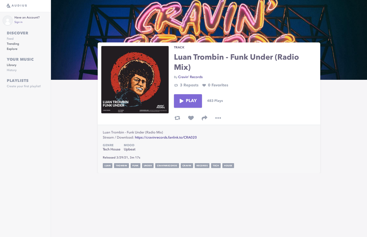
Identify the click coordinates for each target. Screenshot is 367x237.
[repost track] (177, 118)
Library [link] (11, 65)
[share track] (204, 118)
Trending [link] (13, 43)
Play (191, 101)
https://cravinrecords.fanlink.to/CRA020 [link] (166, 137)
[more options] (218, 118)
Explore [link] (12, 49)
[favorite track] (191, 118)
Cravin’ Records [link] (190, 77)
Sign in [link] (18, 22)
